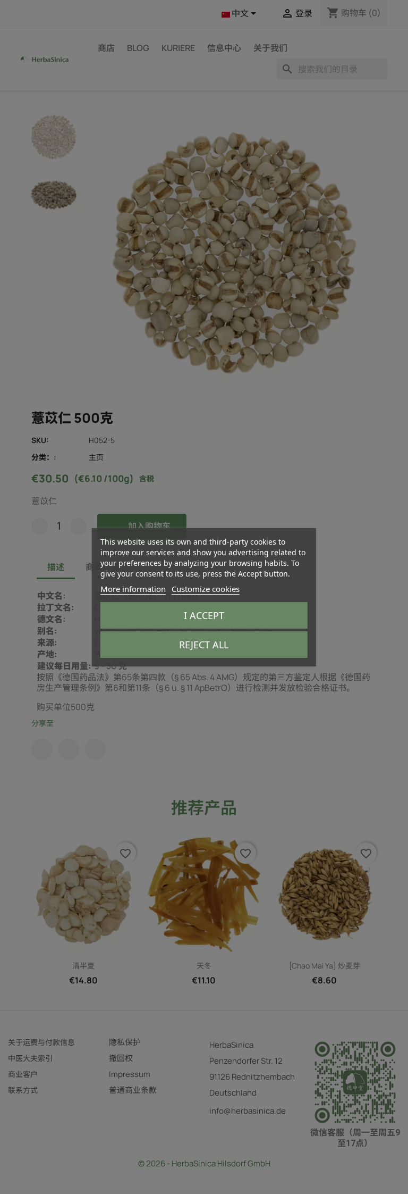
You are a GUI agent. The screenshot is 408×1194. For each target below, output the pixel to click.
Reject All (203, 644)
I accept (204, 615)
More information (133, 588)
